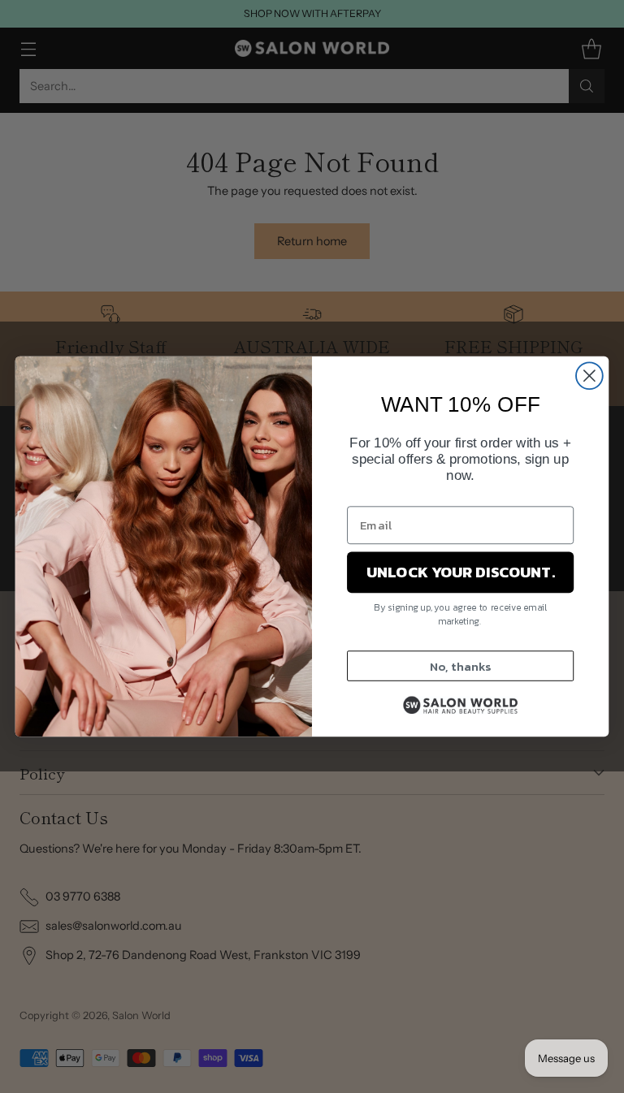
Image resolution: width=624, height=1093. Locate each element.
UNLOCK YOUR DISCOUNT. (460, 572)
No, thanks (460, 666)
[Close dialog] (589, 375)
